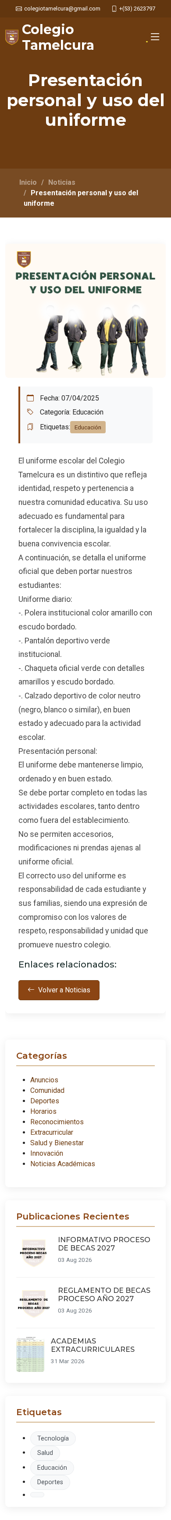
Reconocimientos (57, 1122)
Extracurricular (51, 1132)
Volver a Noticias (64, 990)
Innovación (46, 1153)
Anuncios (44, 1080)
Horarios (43, 1111)
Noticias (61, 182)
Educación (52, 1468)
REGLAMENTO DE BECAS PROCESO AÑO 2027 (104, 1294)
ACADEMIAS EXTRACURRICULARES (93, 1345)
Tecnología (53, 1438)
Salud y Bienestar (57, 1143)
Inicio (28, 182)
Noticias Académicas (62, 1164)
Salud (45, 1453)
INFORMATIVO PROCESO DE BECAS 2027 (104, 1244)
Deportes (44, 1101)
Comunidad (47, 1090)
